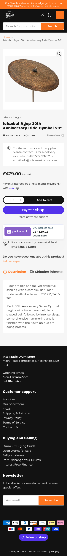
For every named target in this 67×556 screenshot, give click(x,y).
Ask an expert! (13, 261)
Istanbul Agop (12, 117)
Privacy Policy (12, 418)
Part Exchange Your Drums (22, 460)
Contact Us (10, 427)
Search (52, 26)
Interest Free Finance (18, 464)
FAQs (6, 408)
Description (17, 271)
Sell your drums (13, 455)
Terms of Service (14, 422)
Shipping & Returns (16, 413)
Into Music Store (26, 551)
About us (9, 399)
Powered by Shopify (48, 551)
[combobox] (33, 26)
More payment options (33, 217)
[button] (33, 231)
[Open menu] (60, 15)
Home (6, 37)
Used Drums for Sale (17, 450)
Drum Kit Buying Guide (19, 446)
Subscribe (51, 500)
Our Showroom (13, 404)
